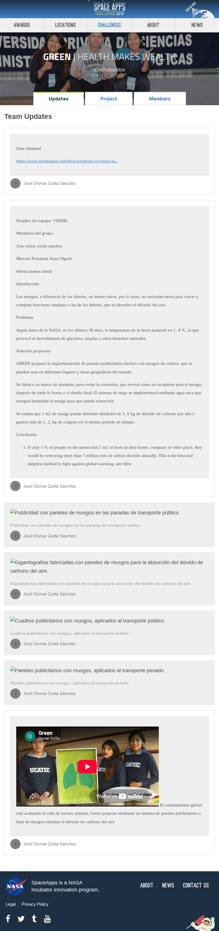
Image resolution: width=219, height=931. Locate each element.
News (197, 25)
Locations (65, 25)
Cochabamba (109, 70)
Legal (11, 904)
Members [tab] (160, 98)
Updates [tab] (58, 98)
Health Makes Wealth (126, 56)
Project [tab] (108, 98)
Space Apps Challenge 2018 (109, 9)
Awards (22, 25)
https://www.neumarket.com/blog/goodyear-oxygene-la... (67, 160)
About (153, 25)
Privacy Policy (35, 904)
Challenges (109, 25)
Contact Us (196, 885)
